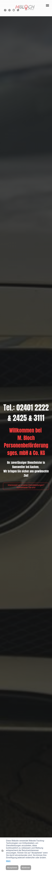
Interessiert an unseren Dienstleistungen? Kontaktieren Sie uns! (26, 486)
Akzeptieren (12, 867)
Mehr (8, 861)
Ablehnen (26, 867)
